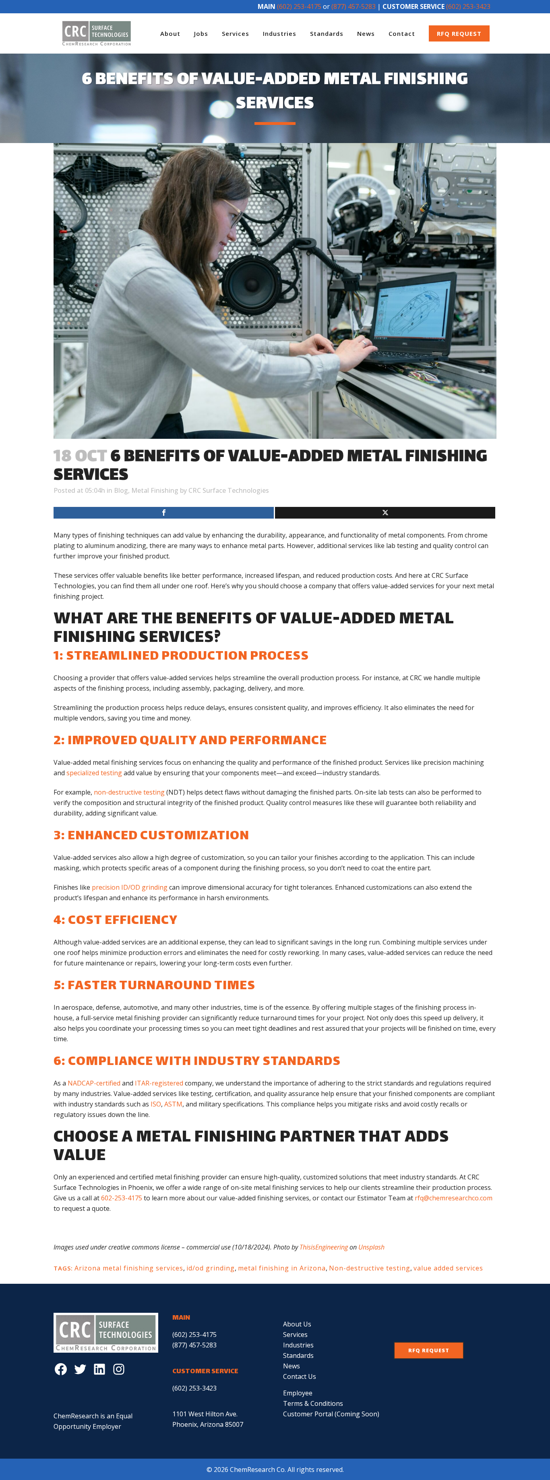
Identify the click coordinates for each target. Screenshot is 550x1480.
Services (295, 1334)
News (291, 1366)
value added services (448, 1268)
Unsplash (371, 1247)
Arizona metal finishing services (128, 1268)
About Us (297, 1324)
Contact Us (299, 1376)
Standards (298, 1355)
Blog (121, 490)
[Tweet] (385, 513)
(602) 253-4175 (299, 6)
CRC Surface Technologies (228, 490)
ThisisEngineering (324, 1247)
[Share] (164, 513)
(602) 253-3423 (468, 6)
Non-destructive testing (369, 1268)
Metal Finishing (154, 490)
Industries (298, 1345)
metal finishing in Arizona (282, 1268)
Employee (297, 1393)
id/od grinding (210, 1268)
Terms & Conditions (313, 1403)
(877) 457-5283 (353, 6)
